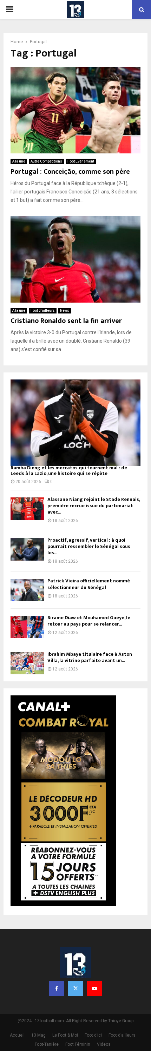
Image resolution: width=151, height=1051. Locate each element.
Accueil (17, 1035)
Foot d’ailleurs (43, 310)
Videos (104, 1044)
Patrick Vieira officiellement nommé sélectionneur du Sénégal (88, 584)
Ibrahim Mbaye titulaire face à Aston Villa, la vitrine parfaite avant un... (89, 657)
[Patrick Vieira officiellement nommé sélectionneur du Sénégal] (27, 590)
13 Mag (38, 1035)
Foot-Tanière (47, 1044)
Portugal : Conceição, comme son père (70, 172)
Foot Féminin (77, 1044)
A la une (18, 161)
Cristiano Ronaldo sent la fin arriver (66, 321)
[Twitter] (75, 988)
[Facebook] (56, 988)
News (64, 310)
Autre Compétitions (46, 161)
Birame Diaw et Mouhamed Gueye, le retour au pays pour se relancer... (88, 621)
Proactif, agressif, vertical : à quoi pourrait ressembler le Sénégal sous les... (88, 546)
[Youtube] (94, 988)
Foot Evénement (80, 161)
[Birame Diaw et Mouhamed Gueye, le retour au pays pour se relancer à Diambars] (27, 627)
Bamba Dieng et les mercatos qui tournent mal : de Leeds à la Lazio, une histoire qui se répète (69, 471)
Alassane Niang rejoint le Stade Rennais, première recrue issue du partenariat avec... (93, 505)
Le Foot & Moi (65, 1035)
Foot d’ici (93, 1035)
